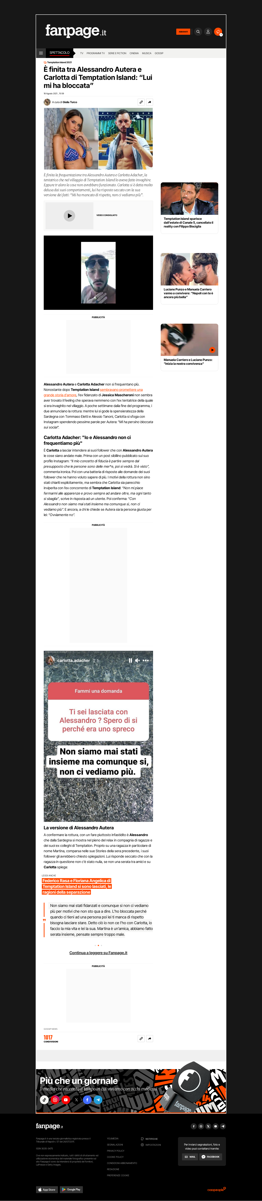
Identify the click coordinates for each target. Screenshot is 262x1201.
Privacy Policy (115, 1150)
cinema (134, 53)
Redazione (113, 1169)
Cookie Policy (115, 1157)
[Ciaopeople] (217, 1190)
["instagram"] (55, 1099)
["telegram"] (98, 1099)
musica (146, 53)
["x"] (76, 1099)
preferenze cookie (118, 1175)
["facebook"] (87, 1099)
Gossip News (51, 1029)
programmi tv (96, 53)
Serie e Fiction (117, 53)
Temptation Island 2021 (59, 62)
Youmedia (113, 1138)
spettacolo (59, 53)
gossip (159, 53)
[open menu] (41, 53)
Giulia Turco (70, 102)
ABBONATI (183, 32)
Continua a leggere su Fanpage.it (98, 952)
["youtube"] (65, 1099)
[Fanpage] (49, 1126)
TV (81, 53)
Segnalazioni (115, 1144)
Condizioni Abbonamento (122, 1163)
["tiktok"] (44, 1099)
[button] (149, 102)
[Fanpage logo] (71, 31)
